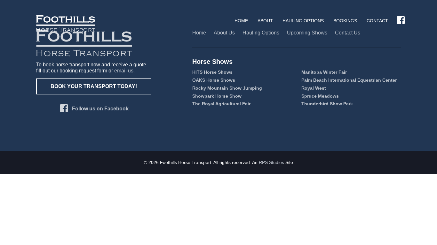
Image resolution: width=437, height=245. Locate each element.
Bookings (345, 20)
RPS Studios (271, 162)
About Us (224, 32)
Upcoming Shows (307, 32)
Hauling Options (303, 20)
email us (123, 70)
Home (241, 20)
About (265, 20)
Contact (377, 20)
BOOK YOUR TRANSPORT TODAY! (94, 86)
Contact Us (347, 32)
